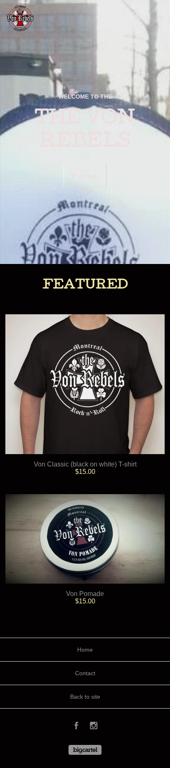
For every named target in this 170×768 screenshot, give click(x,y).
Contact (85, 673)
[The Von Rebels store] (46, 18)
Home (85, 649)
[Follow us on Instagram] (93, 727)
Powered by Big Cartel (85, 750)
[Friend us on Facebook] (76, 727)
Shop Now (85, 176)
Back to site (85, 696)
